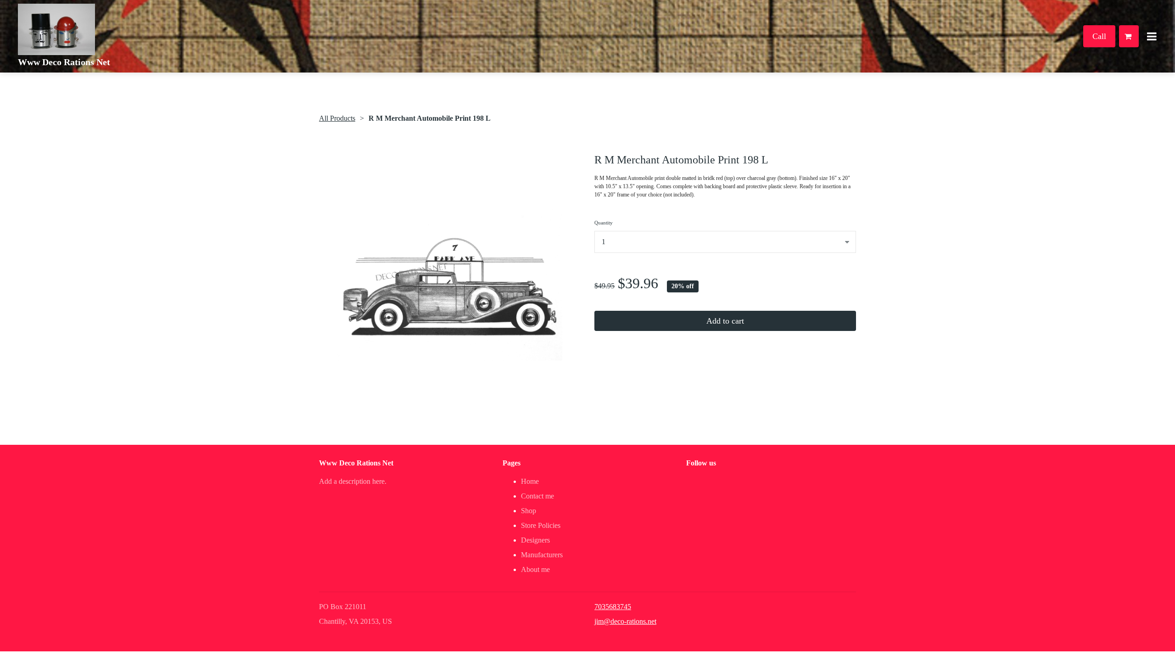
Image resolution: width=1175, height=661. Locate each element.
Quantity (603, 222)
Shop (528, 511)
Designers (535, 540)
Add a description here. (352, 481)
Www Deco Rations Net (64, 62)
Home (530, 481)
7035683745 (612, 607)
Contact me (537, 496)
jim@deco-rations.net (625, 621)
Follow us (701, 463)
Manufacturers (542, 555)
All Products (337, 118)
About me (535, 569)
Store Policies (540, 525)
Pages (511, 463)
